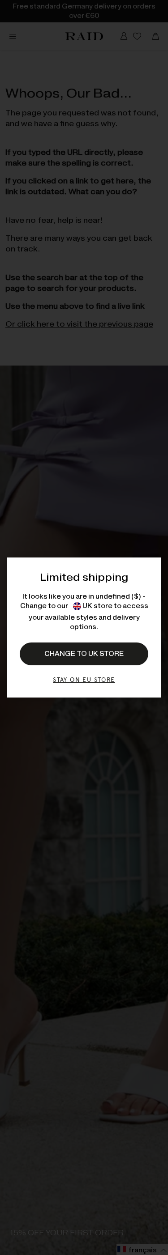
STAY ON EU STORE (84, 679)
